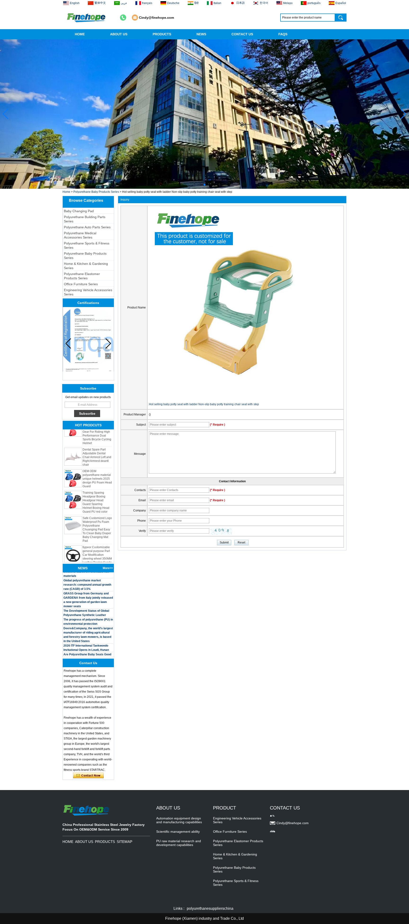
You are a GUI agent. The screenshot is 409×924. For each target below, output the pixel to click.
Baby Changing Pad (79, 211)
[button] (201, 185)
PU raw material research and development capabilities (178, 843)
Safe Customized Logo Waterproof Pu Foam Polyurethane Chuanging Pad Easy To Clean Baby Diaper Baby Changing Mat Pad (97, 521)
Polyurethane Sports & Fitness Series (86, 245)
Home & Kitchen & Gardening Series (86, 266)
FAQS (282, 34)
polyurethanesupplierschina (210, 908)
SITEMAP (124, 842)
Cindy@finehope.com (156, 17)
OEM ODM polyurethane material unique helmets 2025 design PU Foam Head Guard (97, 470)
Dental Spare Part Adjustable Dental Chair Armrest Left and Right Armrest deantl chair (97, 448)
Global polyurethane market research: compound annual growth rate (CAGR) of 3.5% (87, 576)
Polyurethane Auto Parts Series (87, 227)
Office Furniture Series (81, 284)
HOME (80, 34)
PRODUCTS (162, 34)
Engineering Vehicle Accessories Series (88, 292)
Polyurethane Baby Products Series (96, 191)
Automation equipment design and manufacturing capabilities (179, 820)
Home (66, 191)
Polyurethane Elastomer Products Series (82, 276)
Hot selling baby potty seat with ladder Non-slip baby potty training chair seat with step (204, 404)
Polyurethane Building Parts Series (84, 219)
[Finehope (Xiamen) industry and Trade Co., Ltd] (86, 17)
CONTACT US (242, 34)
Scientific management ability (178, 831)
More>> (108, 568)
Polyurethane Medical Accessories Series (80, 235)
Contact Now (88, 775)
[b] (204, 114)
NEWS (201, 34)
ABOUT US (118, 34)
